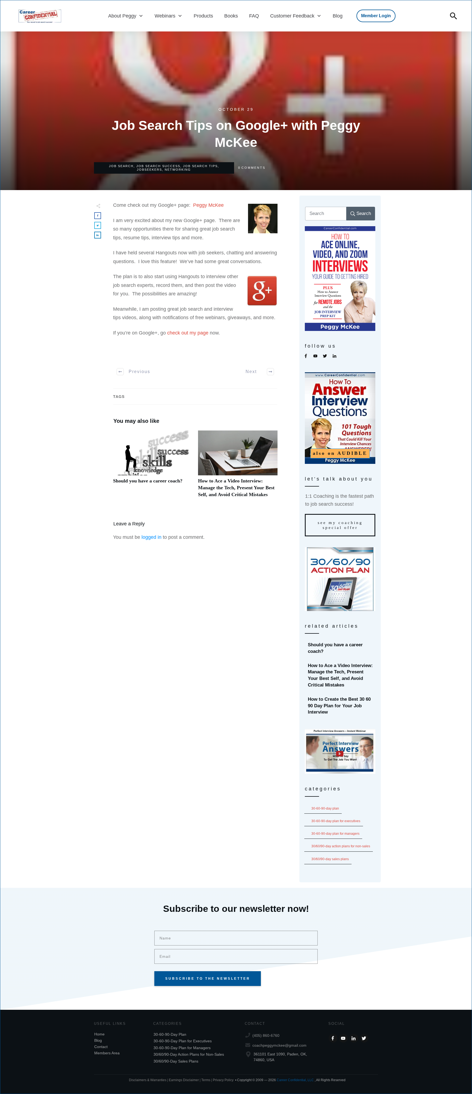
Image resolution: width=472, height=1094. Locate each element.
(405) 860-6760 (265, 1035)
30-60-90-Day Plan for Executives (335, 821)
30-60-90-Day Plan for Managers (335, 834)
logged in (151, 537)
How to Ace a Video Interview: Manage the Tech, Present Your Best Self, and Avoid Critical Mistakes (238, 467)
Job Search (121, 166)
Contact (101, 1046)
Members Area (107, 1053)
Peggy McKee (208, 205)
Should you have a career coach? (153, 467)
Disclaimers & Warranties (147, 1080)
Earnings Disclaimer (184, 1080)
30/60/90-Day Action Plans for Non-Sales (340, 846)
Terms (206, 1080)
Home (99, 1034)
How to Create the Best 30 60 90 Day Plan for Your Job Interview (340, 706)
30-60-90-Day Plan (325, 808)
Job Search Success (158, 166)
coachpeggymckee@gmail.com (279, 1045)
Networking (178, 169)
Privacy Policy (223, 1080)
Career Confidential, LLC (295, 1080)
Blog (98, 1040)
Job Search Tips (200, 166)
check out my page (187, 333)
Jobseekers (149, 169)
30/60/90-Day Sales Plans (330, 859)
